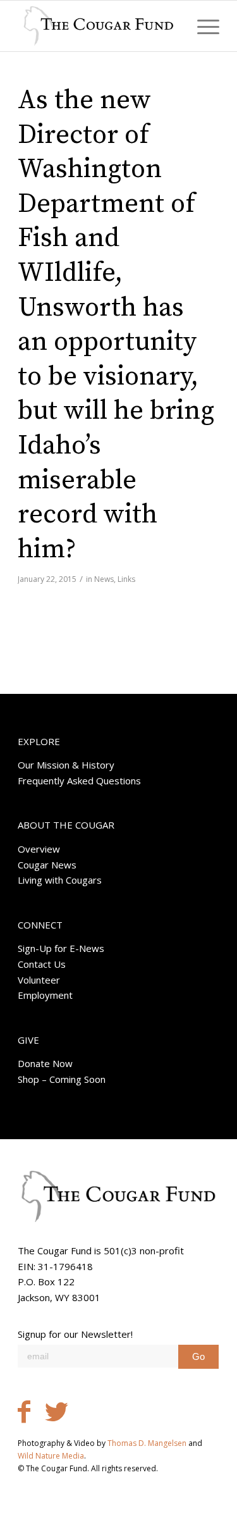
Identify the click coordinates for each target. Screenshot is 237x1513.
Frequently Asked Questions (79, 780)
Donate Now (45, 1063)
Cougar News (47, 864)
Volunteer (39, 979)
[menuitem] (202, 26)
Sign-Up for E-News (61, 948)
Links (126, 579)
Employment (45, 995)
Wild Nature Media (51, 1455)
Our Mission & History (66, 764)
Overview (39, 849)
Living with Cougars (60, 880)
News (104, 579)
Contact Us (42, 964)
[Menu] (202, 26)
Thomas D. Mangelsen (146, 1443)
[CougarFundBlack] (98, 26)
